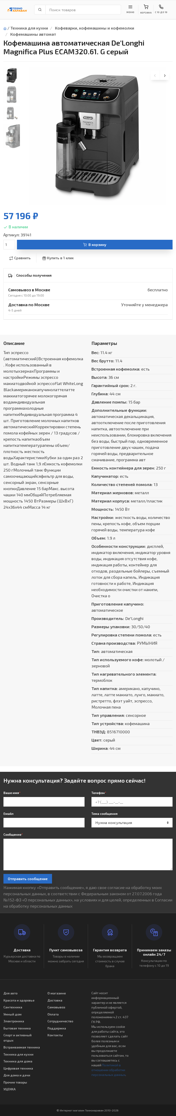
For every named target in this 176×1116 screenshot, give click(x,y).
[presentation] (155, 75)
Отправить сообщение (28, 878)
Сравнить (22, 258)
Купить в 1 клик (60, 258)
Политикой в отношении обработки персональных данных (108, 1070)
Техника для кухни (29, 27)
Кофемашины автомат (33, 34)
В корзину (97, 244)
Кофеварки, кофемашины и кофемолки (94, 27)
